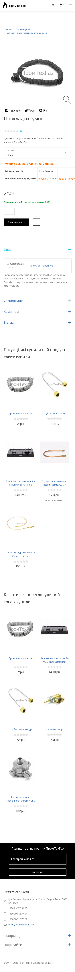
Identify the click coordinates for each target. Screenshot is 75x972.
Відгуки (9, 323)
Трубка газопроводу (54, 413)
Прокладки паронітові (41, 265)
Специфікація (13, 301)
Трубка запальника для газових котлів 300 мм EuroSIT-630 (54, 485)
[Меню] (70, 5)
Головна (8, 29)
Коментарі (11, 312)
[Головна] (13, 5)
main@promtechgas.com (21, 924)
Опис (7, 250)
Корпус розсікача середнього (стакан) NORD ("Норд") (20, 801)
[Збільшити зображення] (67, 100)
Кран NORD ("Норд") (54, 729)
